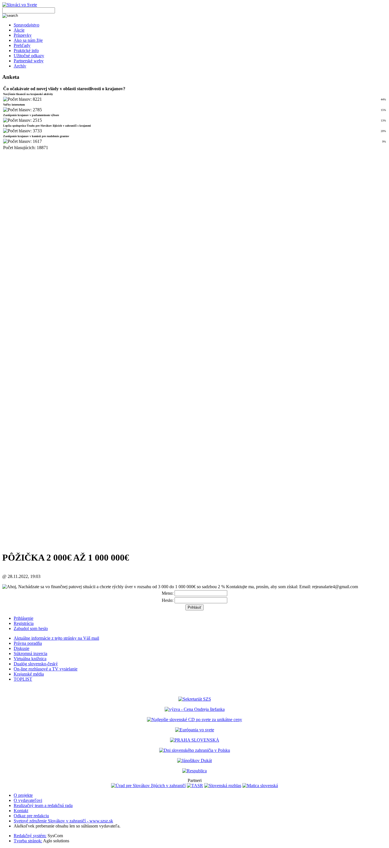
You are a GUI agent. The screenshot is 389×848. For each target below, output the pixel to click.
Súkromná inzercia (30, 653)
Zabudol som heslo (31, 628)
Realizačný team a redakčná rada (43, 805)
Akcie (19, 30)
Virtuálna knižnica (30, 658)
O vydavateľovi (28, 800)
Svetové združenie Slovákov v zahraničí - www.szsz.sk (63, 820)
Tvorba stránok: (28, 840)
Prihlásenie (23, 618)
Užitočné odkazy (29, 55)
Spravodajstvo (26, 24)
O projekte (23, 795)
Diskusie (21, 648)
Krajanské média (29, 674)
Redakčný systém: (30, 835)
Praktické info (26, 50)
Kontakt (21, 810)
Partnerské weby (29, 60)
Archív (20, 65)
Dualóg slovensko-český (36, 663)
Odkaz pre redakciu (31, 815)
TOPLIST (23, 679)
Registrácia (24, 623)
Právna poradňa (28, 643)
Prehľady (22, 45)
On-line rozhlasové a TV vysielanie (45, 668)
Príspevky (23, 35)
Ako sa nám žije (28, 40)
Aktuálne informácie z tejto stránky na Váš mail (56, 638)
